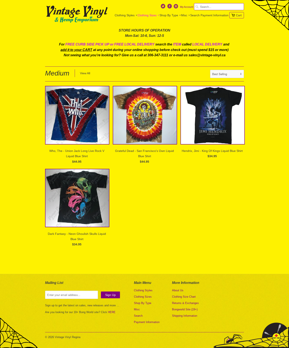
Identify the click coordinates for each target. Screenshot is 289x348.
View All (85, 73)
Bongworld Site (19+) (185, 309)
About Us (177, 290)
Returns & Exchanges (185, 303)
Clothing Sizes (148, 15)
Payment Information (214, 15)
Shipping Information (184, 315)
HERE (112, 312)
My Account (186, 7)
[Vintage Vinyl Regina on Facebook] (170, 7)
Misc (185, 15)
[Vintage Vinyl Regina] (77, 14)
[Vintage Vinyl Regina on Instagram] (176, 7)
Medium (57, 73)
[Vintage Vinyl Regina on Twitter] (163, 7)
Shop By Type (170, 15)
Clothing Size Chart (184, 296)
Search (195, 15)
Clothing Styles (126, 15)
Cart (239, 15)
